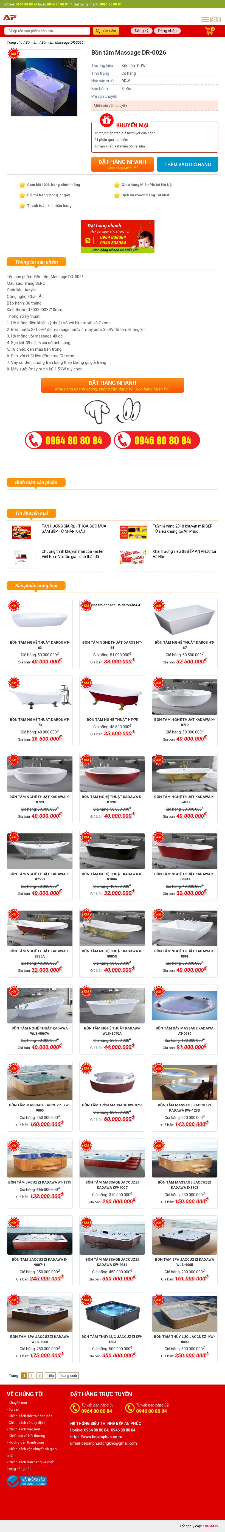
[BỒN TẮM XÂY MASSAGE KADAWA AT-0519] (184, 1005)
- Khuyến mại (17, 1403)
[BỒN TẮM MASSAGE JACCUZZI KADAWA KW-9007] (112, 1159)
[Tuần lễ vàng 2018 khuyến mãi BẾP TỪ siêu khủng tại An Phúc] (134, 539)
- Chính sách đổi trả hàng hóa (29, 1416)
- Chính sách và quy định (26, 1423)
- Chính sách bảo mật (23, 1429)
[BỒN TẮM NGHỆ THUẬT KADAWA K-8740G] (184, 774)
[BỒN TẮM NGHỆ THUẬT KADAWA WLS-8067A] (39, 1005)
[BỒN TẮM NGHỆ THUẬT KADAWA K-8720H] (112, 774)
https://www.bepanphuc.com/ (96, 1437)
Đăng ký (141, 31)
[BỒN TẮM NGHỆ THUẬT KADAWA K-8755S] (39, 851)
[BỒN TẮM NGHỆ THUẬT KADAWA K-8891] (184, 928)
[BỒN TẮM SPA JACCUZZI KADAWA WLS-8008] (39, 1314)
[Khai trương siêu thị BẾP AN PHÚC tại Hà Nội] (132, 565)
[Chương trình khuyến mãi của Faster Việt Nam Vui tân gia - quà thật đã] (21, 565)
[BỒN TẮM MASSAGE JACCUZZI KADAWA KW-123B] (184, 1082)
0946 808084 (113, 242)
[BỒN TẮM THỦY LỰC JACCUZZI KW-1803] (112, 1314)
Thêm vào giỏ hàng (188, 164)
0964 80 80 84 (96, 1411)
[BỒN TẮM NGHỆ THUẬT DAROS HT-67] (184, 620)
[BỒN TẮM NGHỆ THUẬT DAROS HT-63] (39, 620)
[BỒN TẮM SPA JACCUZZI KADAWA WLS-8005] (184, 1237)
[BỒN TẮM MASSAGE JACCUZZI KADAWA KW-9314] (112, 1237)
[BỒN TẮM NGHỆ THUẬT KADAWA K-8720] (39, 774)
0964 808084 (113, 237)
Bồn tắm (32, 42)
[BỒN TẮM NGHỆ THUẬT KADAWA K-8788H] (184, 851)
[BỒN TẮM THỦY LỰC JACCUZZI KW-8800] (184, 1314)
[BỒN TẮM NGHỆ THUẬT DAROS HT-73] (39, 697)
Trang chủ (14, 42)
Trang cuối (68, 1376)
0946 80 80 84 (151, 1411)
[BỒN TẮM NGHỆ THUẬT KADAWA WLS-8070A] (112, 1005)
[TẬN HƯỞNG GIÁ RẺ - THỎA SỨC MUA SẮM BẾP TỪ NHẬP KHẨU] (21, 539)
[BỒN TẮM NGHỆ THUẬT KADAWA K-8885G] (112, 928)
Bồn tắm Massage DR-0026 (62, 42)
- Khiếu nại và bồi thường (26, 1436)
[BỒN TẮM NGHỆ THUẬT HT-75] (112, 697)
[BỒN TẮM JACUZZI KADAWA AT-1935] (39, 1159)
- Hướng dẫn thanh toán (25, 1442)
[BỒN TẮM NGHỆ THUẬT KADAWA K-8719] (184, 697)
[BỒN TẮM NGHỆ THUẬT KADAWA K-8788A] (112, 851)
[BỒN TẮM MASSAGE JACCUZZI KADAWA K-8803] (184, 1159)
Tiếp (50, 1376)
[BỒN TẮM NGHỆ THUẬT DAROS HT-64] (112, 620)
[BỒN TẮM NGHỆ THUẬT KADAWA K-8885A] (39, 928)
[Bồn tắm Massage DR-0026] (44, 119)
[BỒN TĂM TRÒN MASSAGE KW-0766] (112, 1082)
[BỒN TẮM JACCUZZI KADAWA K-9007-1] (39, 1237)
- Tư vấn (13, 1409)
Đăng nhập (167, 31)
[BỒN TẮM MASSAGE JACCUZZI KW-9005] (39, 1082)
